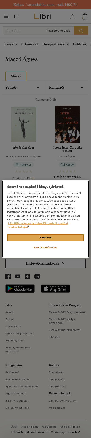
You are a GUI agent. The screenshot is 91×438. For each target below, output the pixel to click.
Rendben (45, 237)
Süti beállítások (45, 247)
